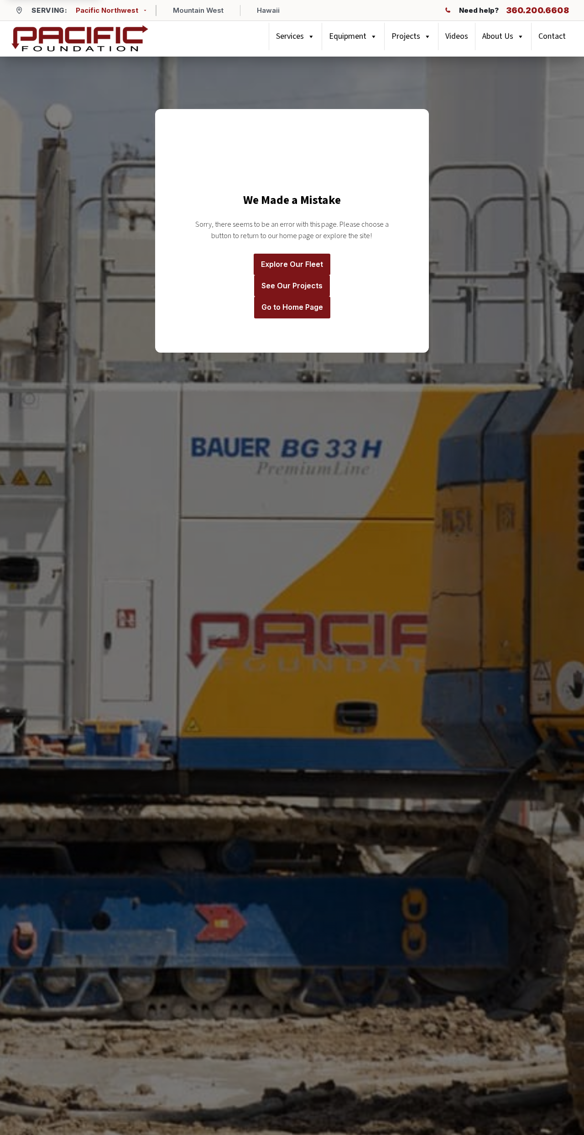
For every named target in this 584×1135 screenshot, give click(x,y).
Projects (405, 36)
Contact (552, 36)
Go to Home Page (292, 307)
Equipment (347, 36)
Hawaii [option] (268, 10)
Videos (456, 36)
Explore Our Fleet (292, 264)
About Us (497, 36)
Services (290, 36)
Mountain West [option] (198, 10)
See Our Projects (292, 285)
